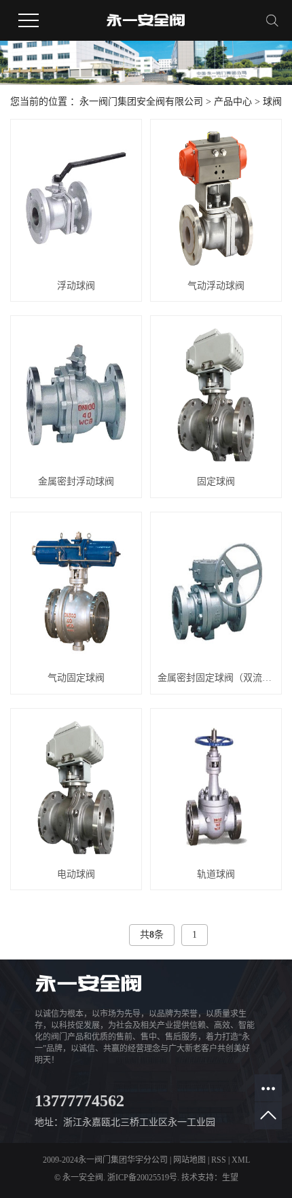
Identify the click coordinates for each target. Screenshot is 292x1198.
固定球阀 (216, 481)
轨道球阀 (216, 874)
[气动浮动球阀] (216, 198)
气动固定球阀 (76, 678)
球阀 (272, 101)
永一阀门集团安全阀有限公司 (141, 101)
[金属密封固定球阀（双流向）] (216, 591)
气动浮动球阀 (215, 286)
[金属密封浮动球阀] (76, 395)
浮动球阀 (76, 286)
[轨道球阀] (216, 788)
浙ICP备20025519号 (142, 1177)
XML (241, 1160)
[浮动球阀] (76, 198)
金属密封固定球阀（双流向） (216, 678)
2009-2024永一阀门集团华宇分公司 (105, 1160)
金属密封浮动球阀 (76, 481)
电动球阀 (76, 874)
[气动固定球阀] (76, 591)
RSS (218, 1160)
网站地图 (189, 1160)
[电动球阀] (76, 788)
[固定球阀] (216, 395)
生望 (230, 1177)
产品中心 (233, 101)
